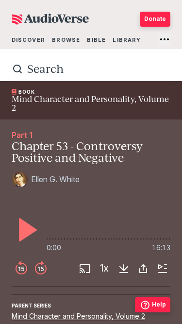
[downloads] (124, 268)
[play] (25, 229)
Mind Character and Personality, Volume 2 (78, 316)
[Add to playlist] (162, 268)
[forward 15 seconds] (40, 268)
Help (159, 304)
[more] (164, 39)
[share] (143, 268)
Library (127, 39)
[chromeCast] (85, 268)
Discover (28, 39)
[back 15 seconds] (21, 268)
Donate (155, 18)
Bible (96, 39)
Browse (66, 39)
